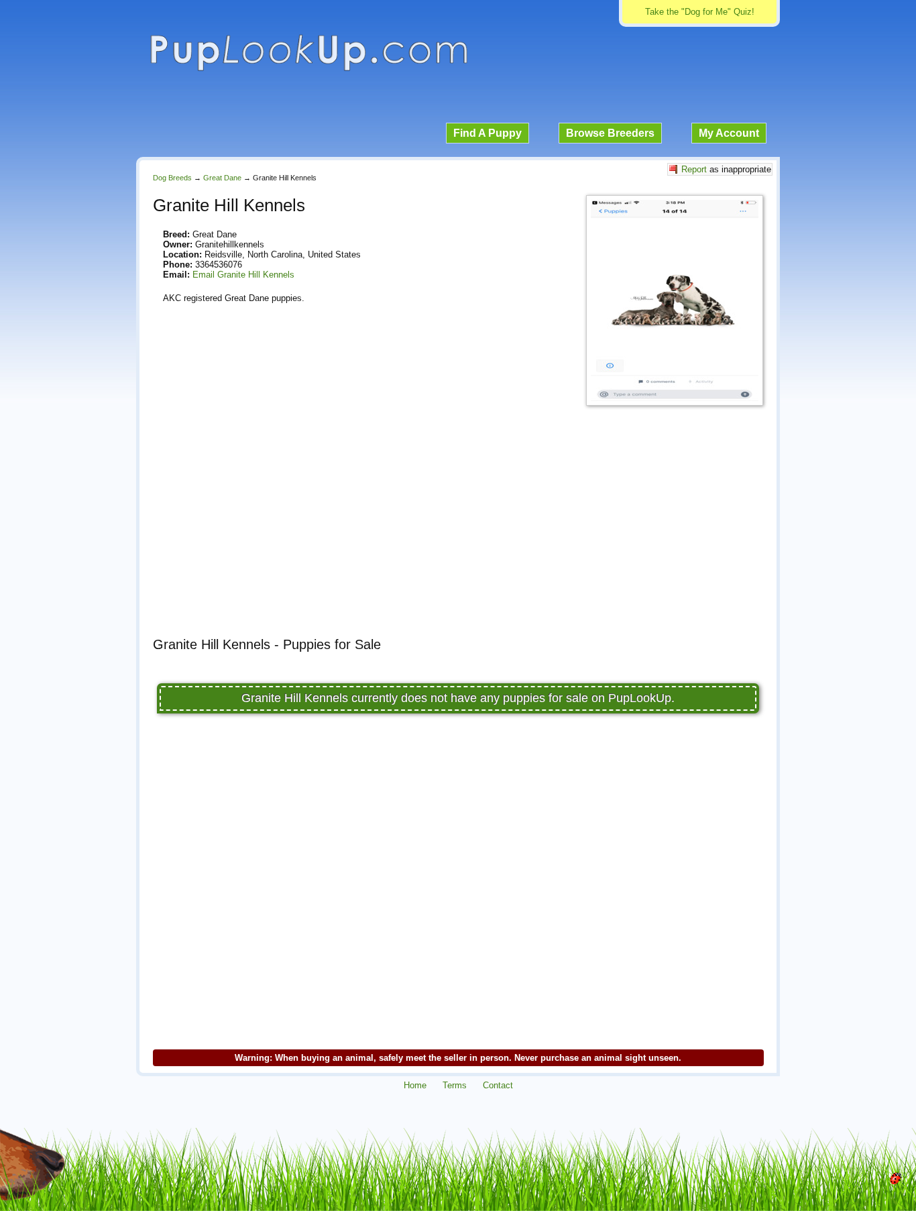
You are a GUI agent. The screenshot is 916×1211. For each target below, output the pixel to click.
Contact (498, 1085)
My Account (729, 133)
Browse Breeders (610, 133)
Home (415, 1085)
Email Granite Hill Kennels (243, 275)
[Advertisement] (458, 533)
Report (694, 169)
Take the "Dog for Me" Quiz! (699, 12)
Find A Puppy (487, 133)
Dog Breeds (172, 178)
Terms (455, 1085)
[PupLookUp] (308, 69)
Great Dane (222, 178)
